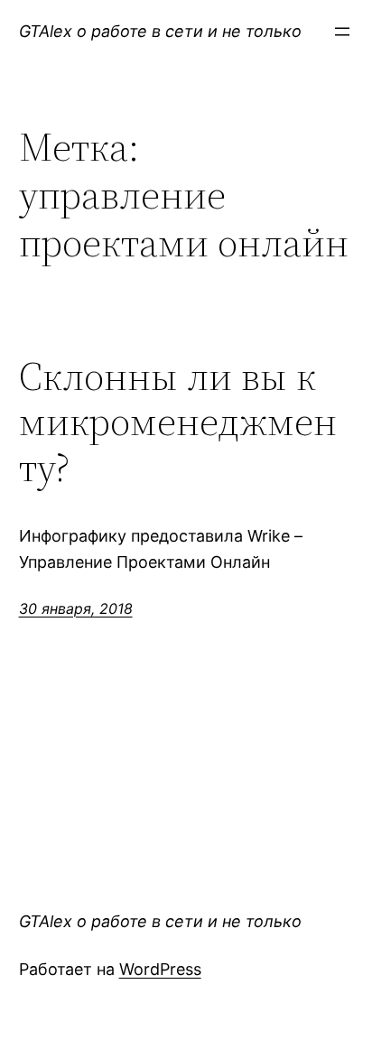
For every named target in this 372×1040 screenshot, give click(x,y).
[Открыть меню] (342, 31)
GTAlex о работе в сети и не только (160, 31)
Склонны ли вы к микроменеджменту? (178, 422)
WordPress (160, 969)
